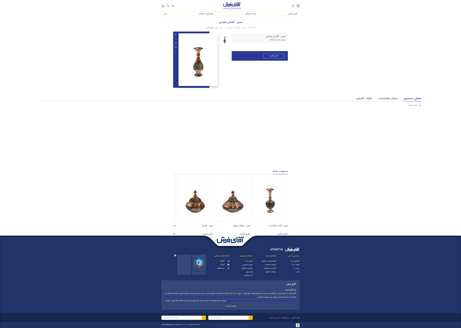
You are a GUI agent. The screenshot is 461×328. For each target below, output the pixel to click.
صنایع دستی (229, 28)
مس (221, 28)
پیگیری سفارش (247, 268)
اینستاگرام (221, 268)
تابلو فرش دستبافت (206, 14)
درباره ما (297, 268)
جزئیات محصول (241, 28)
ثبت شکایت (248, 275)
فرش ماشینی (292, 14)
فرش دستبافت (250, 14)
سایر (165, 14)
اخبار (298, 272)
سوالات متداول (270, 272)
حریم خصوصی (248, 264)
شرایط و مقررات (270, 264)
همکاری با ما (295, 261)
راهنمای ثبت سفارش (268, 261)
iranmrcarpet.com (167, 325)
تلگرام (222, 261)
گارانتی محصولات (270, 268)
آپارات (222, 264)
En (173, 5)
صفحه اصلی (251, 28)
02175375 (276, 250)
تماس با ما (296, 264)
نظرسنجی (249, 272)
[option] (270, 205)
